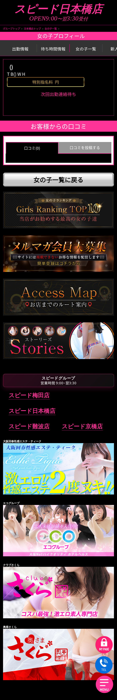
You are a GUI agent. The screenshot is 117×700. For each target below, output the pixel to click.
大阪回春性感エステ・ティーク (58, 189)
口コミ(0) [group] (32, 148)
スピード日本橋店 (58, 9)
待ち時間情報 (53, 49)
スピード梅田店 (29, 395)
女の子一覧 (51, 28)
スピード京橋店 (82, 426)
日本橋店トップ (32, 28)
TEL (103, 669)
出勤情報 (20, 49)
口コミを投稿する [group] (85, 147)
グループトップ (11, 28)
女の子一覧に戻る (58, 179)
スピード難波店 (29, 426)
